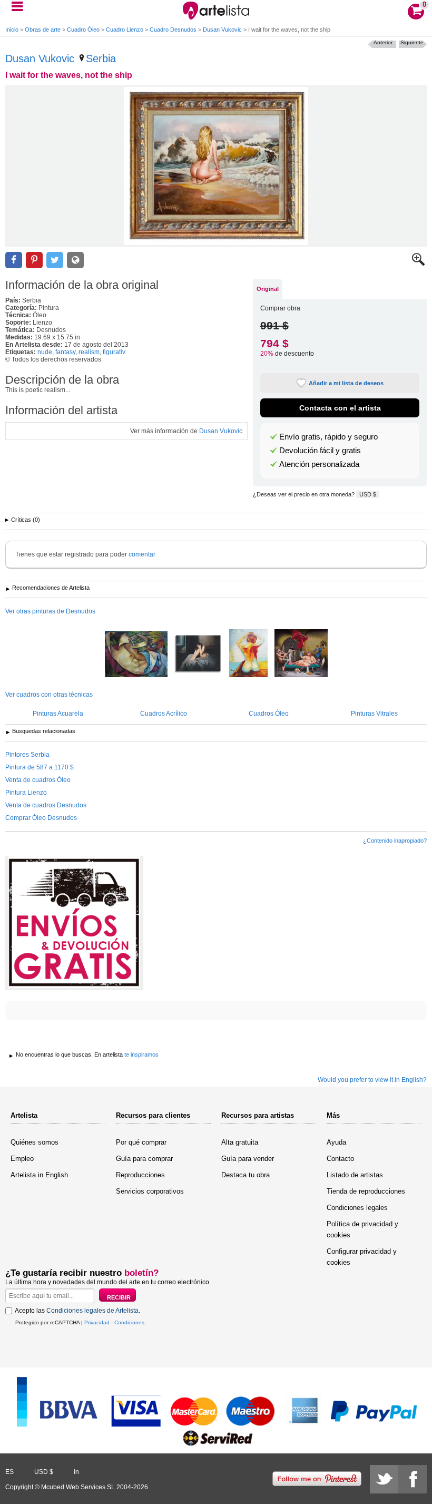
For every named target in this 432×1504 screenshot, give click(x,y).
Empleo (22, 1159)
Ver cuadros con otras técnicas (49, 694)
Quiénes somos (34, 1142)
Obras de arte (43, 29)
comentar (142, 554)
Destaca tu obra (245, 1175)
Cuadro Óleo (83, 29)
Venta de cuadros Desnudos (45, 805)
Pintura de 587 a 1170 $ (39, 767)
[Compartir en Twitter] (54, 260)
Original (268, 289)
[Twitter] (384, 1479)
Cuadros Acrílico (163, 713)
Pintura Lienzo (26, 792)
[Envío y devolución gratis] (74, 923)
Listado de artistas (355, 1175)
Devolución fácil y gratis (320, 450)
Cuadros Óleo (269, 713)
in (76, 1472)
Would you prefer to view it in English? (372, 1079)
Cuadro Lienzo (124, 29)
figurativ (114, 352)
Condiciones (129, 1322)
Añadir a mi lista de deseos (346, 383)
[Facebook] (412, 1479)
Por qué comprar (141, 1142)
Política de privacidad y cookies (362, 1229)
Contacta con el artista (340, 408)
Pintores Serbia (27, 754)
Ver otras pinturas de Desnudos (50, 611)
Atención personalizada (319, 464)
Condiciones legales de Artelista (92, 1310)
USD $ (367, 494)
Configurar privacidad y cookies (362, 1256)
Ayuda (336, 1142)
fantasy (65, 352)
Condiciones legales (357, 1208)
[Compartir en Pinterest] (34, 260)
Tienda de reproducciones (366, 1191)
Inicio (11, 29)
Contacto (340, 1159)
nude (44, 352)
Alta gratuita (239, 1142)
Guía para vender (247, 1159)
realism (89, 352)
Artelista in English (39, 1175)
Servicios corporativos (150, 1191)
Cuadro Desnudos (173, 29)
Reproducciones (140, 1175)
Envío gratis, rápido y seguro (328, 437)
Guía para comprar (144, 1159)
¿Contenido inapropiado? (395, 840)
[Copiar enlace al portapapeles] (75, 260)
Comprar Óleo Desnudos (41, 818)
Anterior (383, 42)
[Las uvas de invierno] (136, 654)
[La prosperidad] (301, 654)
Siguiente (412, 42)
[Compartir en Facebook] (13, 260)
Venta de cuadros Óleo (38, 780)
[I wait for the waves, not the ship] (216, 166)
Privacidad (97, 1322)
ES (9, 1472)
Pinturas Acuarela (58, 713)
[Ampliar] (418, 263)
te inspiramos (141, 1054)
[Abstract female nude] (248, 654)
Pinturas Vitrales (374, 713)
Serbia (101, 58)
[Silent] (198, 654)
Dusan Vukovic (222, 29)
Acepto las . (77, 1310)
